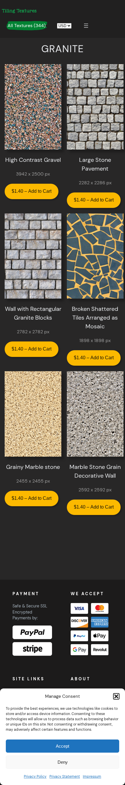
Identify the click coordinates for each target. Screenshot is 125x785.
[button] (116, 696)
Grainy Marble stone (33, 467)
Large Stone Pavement (95, 164)
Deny (63, 762)
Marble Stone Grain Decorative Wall (95, 471)
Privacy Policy (35, 776)
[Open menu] (86, 25)
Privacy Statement (64, 776)
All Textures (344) (27, 25)
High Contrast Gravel (33, 160)
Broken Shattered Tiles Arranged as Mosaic (95, 317)
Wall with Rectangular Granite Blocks (33, 313)
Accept (62, 746)
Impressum (92, 776)
